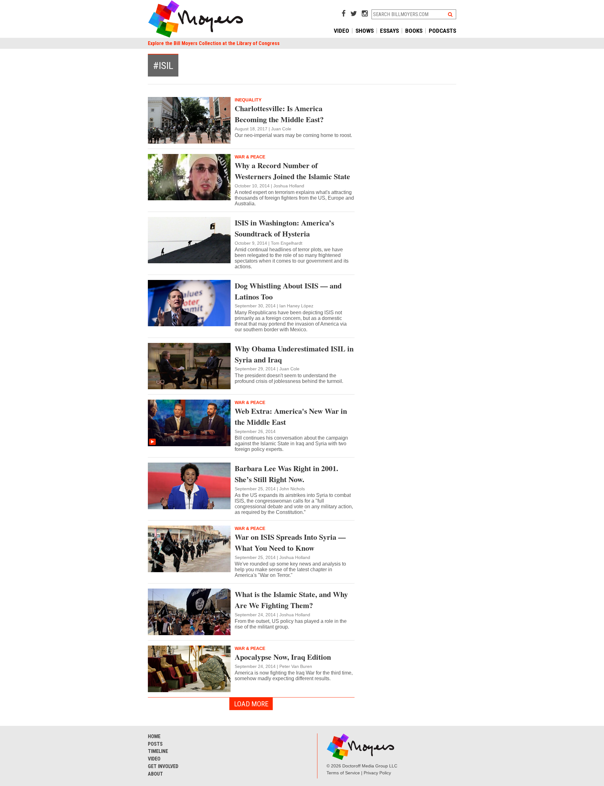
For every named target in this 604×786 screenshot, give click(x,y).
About (155, 774)
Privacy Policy (377, 772)
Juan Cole (281, 128)
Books (413, 30)
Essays (389, 30)
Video (341, 30)
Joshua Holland (288, 185)
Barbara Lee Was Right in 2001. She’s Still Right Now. (286, 474)
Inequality (248, 99)
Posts (155, 744)
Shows (364, 30)
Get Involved (163, 766)
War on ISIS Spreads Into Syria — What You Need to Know (290, 542)
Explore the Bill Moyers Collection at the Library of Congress (214, 43)
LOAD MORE (251, 704)
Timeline (158, 751)
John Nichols (292, 488)
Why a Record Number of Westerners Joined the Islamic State (292, 171)
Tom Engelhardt (286, 243)
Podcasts (442, 30)
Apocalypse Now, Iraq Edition (283, 656)
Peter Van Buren (295, 666)
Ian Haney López (296, 305)
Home (154, 736)
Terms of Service (343, 772)
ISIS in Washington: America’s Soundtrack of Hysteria (284, 228)
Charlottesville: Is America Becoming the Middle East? (279, 114)
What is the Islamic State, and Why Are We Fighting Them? (291, 600)
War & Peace (250, 156)
